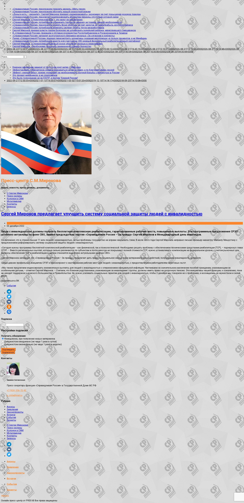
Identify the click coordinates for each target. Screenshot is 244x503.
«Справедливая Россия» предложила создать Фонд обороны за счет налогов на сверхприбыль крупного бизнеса (72, 25)
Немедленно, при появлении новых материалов (29, 338)
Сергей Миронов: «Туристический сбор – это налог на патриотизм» (47, 19)
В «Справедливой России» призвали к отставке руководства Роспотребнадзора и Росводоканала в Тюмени (69, 33)
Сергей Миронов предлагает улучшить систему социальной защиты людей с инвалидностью (101, 213)
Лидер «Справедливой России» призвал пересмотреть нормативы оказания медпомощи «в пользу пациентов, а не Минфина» (79, 38)
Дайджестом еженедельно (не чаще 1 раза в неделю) (33, 344)
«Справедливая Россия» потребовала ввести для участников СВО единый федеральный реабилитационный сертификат (76, 41)
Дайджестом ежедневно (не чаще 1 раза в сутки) (30, 341)
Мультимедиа (14, 201)
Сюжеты (11, 420)
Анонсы (11, 406)
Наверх (5, 495)
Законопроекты (15, 412)
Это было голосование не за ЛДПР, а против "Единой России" (45, 78)
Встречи (11, 414)
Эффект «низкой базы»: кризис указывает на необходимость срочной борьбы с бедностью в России (65, 72)
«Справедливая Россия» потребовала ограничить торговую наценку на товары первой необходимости (67, 22)
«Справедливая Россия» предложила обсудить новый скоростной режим (51, 11)
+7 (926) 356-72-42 (16, 390)
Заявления (12, 409)
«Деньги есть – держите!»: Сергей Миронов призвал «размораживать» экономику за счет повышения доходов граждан (76, 14)
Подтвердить (8, 349)
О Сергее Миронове (17, 193)
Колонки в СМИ (15, 198)
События (11, 223)
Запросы (11, 206)
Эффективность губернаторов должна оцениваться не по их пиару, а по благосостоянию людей (63, 70)
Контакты (12, 204)
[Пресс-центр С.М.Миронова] (46, 173)
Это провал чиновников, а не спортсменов (34, 75)
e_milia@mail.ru (14, 395)
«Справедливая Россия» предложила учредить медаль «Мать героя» (49, 9)
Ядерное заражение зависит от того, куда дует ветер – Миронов (46, 67)
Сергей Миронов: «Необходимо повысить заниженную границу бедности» (51, 46)
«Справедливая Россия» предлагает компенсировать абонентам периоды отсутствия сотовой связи (65, 17)
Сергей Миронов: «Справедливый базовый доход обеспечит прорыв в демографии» (57, 43)
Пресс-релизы (14, 196)
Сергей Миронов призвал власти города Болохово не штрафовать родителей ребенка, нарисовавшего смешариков (74, 30)
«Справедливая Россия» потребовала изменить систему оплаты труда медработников (58, 27)
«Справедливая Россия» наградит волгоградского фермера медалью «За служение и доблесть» (63, 35)
